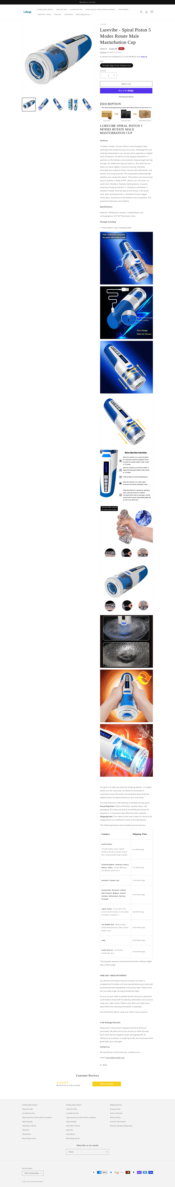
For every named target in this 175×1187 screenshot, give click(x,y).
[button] (84, 14)
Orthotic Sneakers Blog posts (121, 1126)
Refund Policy (115, 1117)
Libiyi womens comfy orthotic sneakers (37, 1117)
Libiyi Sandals (27, 1122)
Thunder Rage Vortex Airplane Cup (116, 65)
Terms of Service (116, 1113)
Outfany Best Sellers (30, 1105)
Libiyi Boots (26, 1134)
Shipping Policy (116, 1105)
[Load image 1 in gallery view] (28, 104)
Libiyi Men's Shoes (29, 1126)
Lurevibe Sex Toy (28, 1113)
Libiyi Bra (25, 1130)
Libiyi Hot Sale (27, 1109)
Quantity (103, 71)
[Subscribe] (106, 1152)
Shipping (103, 52)
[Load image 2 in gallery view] (43, 104)
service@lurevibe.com (115, 1057)
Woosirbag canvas (29, 1138)
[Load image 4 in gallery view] (72, 104)
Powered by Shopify (37, 1181)
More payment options (126, 96)
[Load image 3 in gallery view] (58, 104)
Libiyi (28, 1181)
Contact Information (118, 1122)
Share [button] (105, 1065)
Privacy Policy (115, 1109)
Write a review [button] (106, 1084)
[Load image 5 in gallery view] (87, 104)
